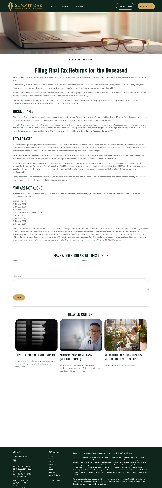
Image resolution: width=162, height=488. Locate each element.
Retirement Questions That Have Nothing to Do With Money (123, 357)
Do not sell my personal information (91, 484)
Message (17, 276)
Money (51, 470)
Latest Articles (54, 475)
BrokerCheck (127, 453)
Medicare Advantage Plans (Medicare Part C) (76, 357)
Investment (53, 459)
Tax (50, 467)
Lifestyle (52, 472)
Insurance (52, 464)
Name (15, 260)
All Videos (52, 478)
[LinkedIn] (14, 460)
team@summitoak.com (22, 456)
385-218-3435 (24, 476)
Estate (51, 461)
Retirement (53, 456)
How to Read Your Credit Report (35, 355)
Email (84, 260)
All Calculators (54, 480)
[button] (53, 6)
